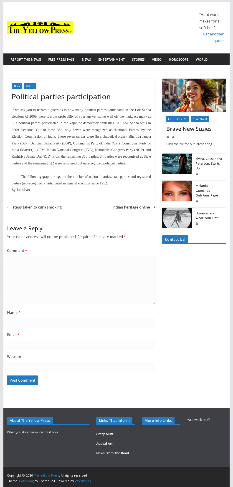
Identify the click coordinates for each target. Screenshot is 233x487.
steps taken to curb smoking (37, 207)
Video (157, 59)
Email (13, 334)
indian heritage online (131, 207)
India (16, 86)
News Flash (200, 119)
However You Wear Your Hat (206, 215)
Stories (138, 59)
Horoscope (179, 59)
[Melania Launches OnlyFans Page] (177, 193)
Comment (17, 250)
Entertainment (111, 59)
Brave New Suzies (189, 128)
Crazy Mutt (105, 434)
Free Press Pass (61, 59)
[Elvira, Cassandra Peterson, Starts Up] (177, 166)
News (86, 59)
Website (14, 356)
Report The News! (26, 59)
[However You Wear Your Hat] (177, 218)
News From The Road (112, 453)
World (202, 59)
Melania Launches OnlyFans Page (206, 190)
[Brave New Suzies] (194, 95)
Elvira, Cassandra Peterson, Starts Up (208, 163)
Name (13, 312)
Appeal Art (104, 443)
